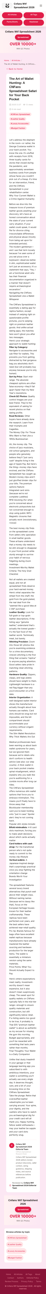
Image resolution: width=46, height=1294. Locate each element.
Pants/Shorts (12, 22)
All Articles (12, 14)
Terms (38, 1281)
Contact (10, 1278)
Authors (20, 1278)
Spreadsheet (23, 37)
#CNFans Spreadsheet (20, 114)
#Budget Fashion (18, 128)
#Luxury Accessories (20, 123)
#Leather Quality (18, 119)
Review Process (11, 1281)
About (37, 1274)
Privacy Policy (27, 1281)
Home (6, 60)
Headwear (33, 22)
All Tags (33, 14)
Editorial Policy (33, 1278)
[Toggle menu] (41, 6)
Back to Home (15, 69)
